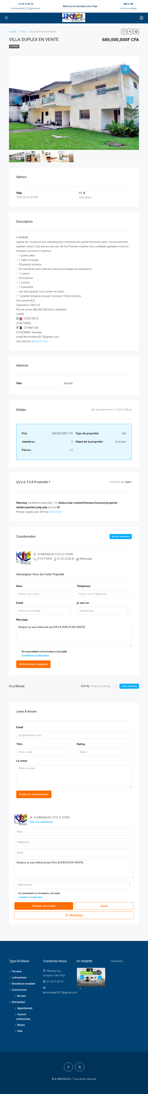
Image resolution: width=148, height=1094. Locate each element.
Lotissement (19, 977)
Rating (81, 744)
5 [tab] (103, 990)
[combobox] (104, 611)
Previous (82, 977)
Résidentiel (18, 1002)
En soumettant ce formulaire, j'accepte (44, 653)
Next (100, 977)
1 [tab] (82, 990)
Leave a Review (129, 686)
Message (22, 619)
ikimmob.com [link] (40, 341)
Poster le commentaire (34, 794)
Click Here (55, 511)
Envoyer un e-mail (43, 906)
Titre (19, 744)
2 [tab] (87, 990)
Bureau (21, 995)
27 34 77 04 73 (25, 4)
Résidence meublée (23, 983)
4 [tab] (98, 990)
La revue (21, 760)
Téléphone (83, 586)
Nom (19, 586)
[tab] (125, 69)
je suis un (83, 603)
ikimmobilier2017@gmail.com (25, 8)
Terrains (17, 971)
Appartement (24, 1008)
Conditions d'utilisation (35, 655)
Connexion (117, 961)
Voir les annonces (121, 536)
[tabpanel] (91, 977)
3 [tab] (93, 990)
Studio (21, 1025)
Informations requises (33, 664)
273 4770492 (44, 558)
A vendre (14, 46)
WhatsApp (86, 558)
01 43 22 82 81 (66, 558)
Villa (19, 1031)
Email (19, 603)
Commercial (19, 989)
